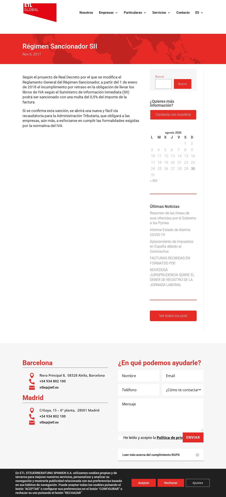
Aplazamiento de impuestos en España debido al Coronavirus (171, 246)
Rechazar (170, 483)
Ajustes (197, 483)
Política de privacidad (175, 437)
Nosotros (86, 13)
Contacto (183, 13)
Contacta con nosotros (173, 114)
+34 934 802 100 (53, 381)
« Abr (154, 180)
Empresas (106, 13)
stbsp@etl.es (49, 387)
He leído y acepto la (158, 437)
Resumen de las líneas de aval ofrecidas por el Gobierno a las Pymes (173, 218)
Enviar (193, 437)
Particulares (133, 13)
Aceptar (143, 483)
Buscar (159, 76)
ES (197, 13)
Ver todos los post (173, 316)
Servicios (159, 13)
